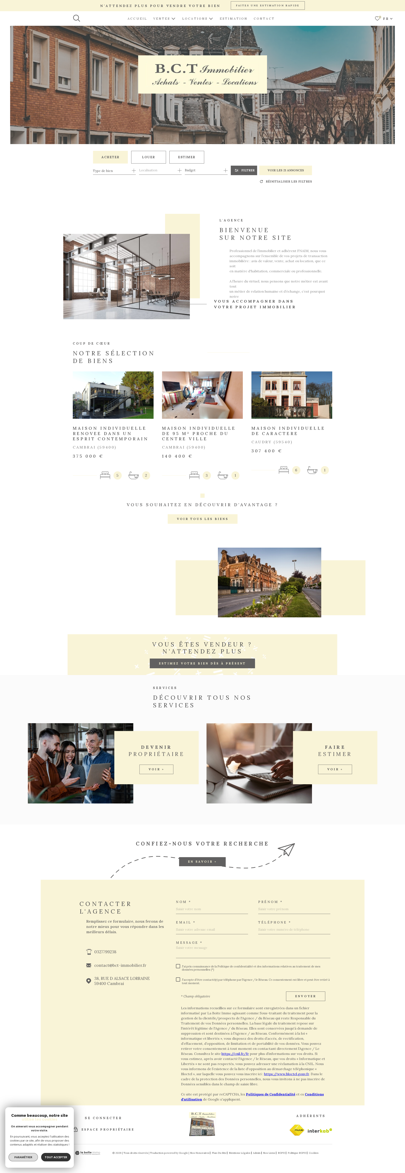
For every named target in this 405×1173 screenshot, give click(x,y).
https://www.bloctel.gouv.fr (286, 1074)
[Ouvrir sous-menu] (173, 18)
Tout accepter (56, 1157)
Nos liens (269, 1152)
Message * (189, 942)
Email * (186, 922)
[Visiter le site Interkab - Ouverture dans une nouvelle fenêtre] (297, 1130)
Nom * (184, 901)
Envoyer (305, 996)
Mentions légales (239, 1152)
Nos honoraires (199, 1152)
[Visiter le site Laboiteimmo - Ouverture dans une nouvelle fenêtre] (87, 1153)
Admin (257, 1152)
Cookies (314, 1153)
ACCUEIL (137, 18)
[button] (202, 496)
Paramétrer (23, 1157)
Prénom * (270, 901)
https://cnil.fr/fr (235, 1054)
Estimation (234, 18)
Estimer (187, 157)
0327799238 (105, 951)
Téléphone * (275, 922)
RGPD (281, 1152)
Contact (264, 18)
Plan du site (219, 1152)
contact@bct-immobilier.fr (120, 965)
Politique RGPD (297, 1152)
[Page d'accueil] (202, 1135)
